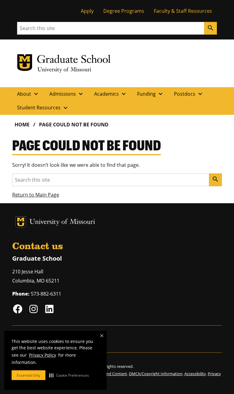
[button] (69, 375)
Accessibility (195, 373)
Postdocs (189, 94)
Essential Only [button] (28, 375)
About (28, 94)
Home (22, 124)
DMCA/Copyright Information (156, 373)
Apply (87, 11)
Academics (110, 94)
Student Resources (43, 107)
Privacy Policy (42, 355)
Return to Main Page (35, 194)
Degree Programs (123, 11)
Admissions (66, 94)
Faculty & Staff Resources (183, 11)
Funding (150, 94)
